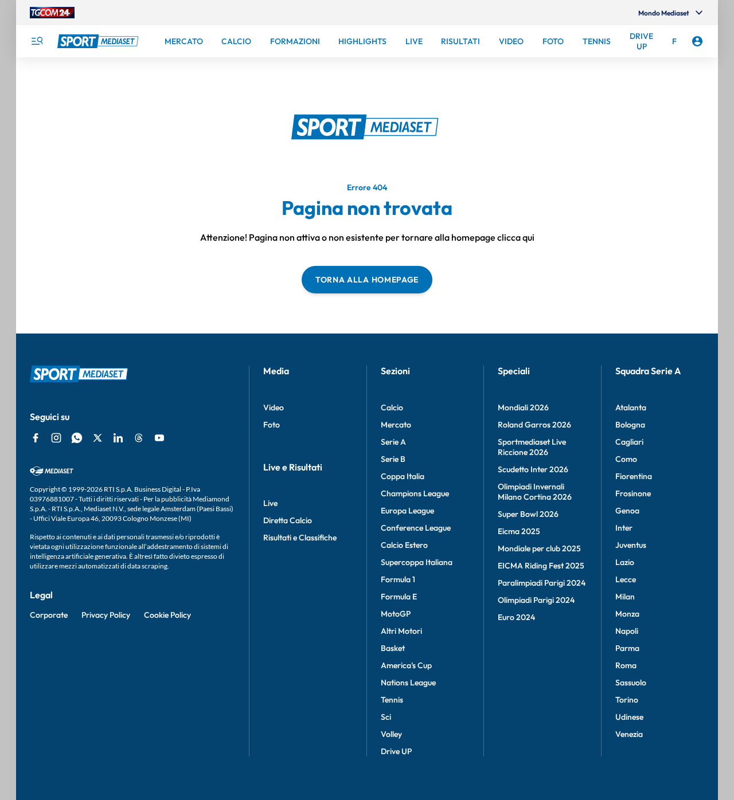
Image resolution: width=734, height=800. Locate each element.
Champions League (415, 493)
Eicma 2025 (519, 531)
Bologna (630, 424)
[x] (97, 438)
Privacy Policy (105, 615)
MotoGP (396, 614)
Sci (386, 717)
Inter (624, 528)
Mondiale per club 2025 (539, 548)
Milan (625, 596)
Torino (626, 700)
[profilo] (697, 41)
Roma (626, 665)
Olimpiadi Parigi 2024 (536, 600)
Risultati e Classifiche (300, 537)
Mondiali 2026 (523, 407)
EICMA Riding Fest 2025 (541, 565)
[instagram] (56, 438)
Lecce (625, 579)
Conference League (416, 528)
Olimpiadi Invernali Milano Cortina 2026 (535, 491)
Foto (271, 424)
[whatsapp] (77, 438)
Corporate (49, 615)
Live (270, 503)
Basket (393, 648)
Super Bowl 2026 (528, 514)
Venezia (629, 734)
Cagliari (629, 442)
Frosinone (633, 493)
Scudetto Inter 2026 (533, 469)
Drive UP (396, 751)
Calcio (392, 407)
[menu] (36, 41)
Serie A (393, 442)
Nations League (408, 682)
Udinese (629, 717)
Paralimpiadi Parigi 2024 (541, 583)
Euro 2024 (516, 617)
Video (273, 407)
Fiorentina (633, 476)
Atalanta (630, 407)
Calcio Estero (404, 545)
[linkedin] (118, 438)
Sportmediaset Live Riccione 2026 (532, 447)
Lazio (624, 562)
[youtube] (159, 438)
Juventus (630, 545)
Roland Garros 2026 (534, 424)
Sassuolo (630, 682)
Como (626, 459)
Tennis (392, 700)
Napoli (626, 631)
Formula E (399, 596)
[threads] (139, 438)
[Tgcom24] (52, 12)
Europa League (407, 510)
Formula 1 (398, 579)
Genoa (627, 510)
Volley (391, 734)
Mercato (396, 424)
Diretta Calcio (287, 520)
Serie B (393, 459)
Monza (627, 614)
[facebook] (35, 438)
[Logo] (99, 41)
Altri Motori (401, 631)
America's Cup (406, 665)
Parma (627, 648)
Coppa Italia (402, 476)
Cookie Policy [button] (167, 615)
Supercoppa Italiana (416, 562)
